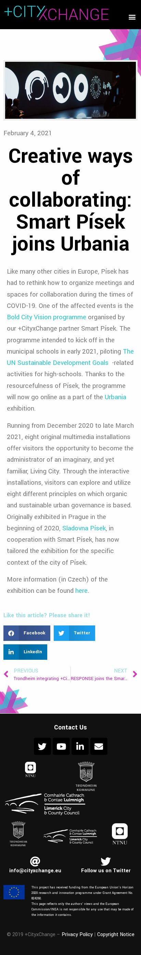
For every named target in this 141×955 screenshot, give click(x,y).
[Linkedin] (80, 746)
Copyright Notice (115, 934)
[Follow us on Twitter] (106, 861)
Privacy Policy (77, 934)
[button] (132, 16)
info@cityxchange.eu (35, 870)
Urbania (115, 397)
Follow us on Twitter (105, 870)
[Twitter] (42, 746)
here (81, 590)
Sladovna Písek (84, 528)
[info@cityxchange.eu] (35, 861)
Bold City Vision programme (46, 317)
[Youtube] (61, 746)
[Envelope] (98, 746)
